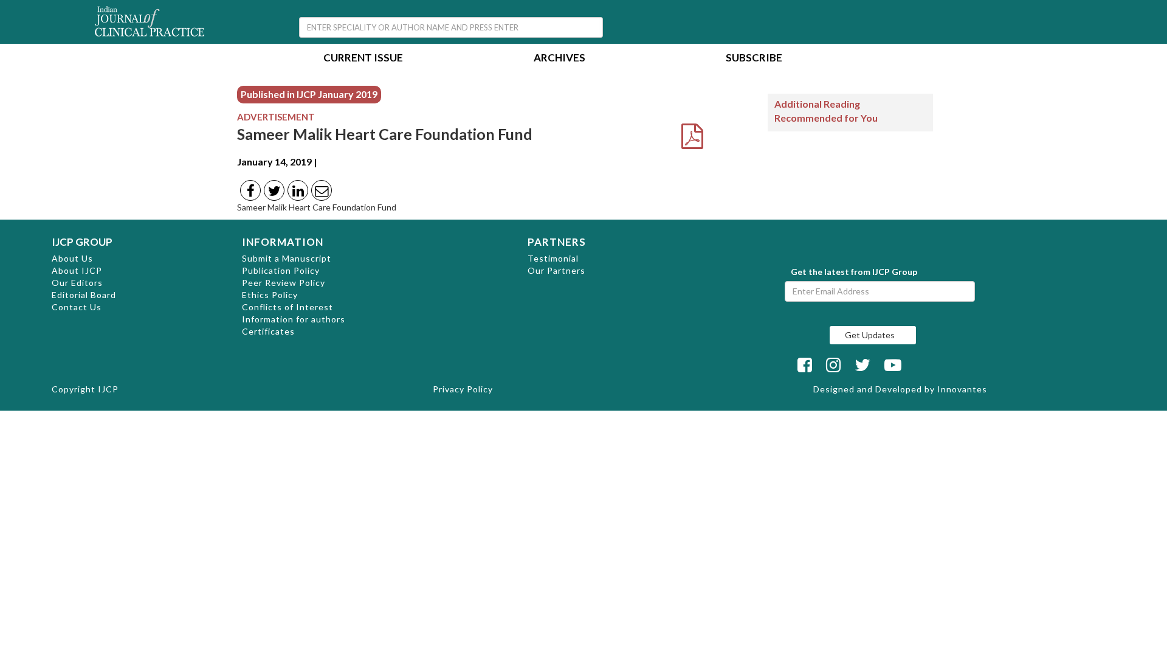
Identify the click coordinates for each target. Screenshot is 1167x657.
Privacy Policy (463, 389)
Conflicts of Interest (287, 307)
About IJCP (77, 270)
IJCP (108, 389)
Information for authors (293, 319)
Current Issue (363, 59)
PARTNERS (557, 241)
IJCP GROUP (82, 241)
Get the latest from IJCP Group (854, 271)
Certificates (268, 331)
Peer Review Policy (283, 282)
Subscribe (754, 59)
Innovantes (962, 389)
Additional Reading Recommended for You (826, 110)
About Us (72, 258)
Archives (559, 59)
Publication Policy (281, 270)
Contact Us (77, 307)
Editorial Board (84, 295)
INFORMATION (282, 241)
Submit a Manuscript (286, 258)
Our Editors (77, 282)
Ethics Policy (270, 295)
